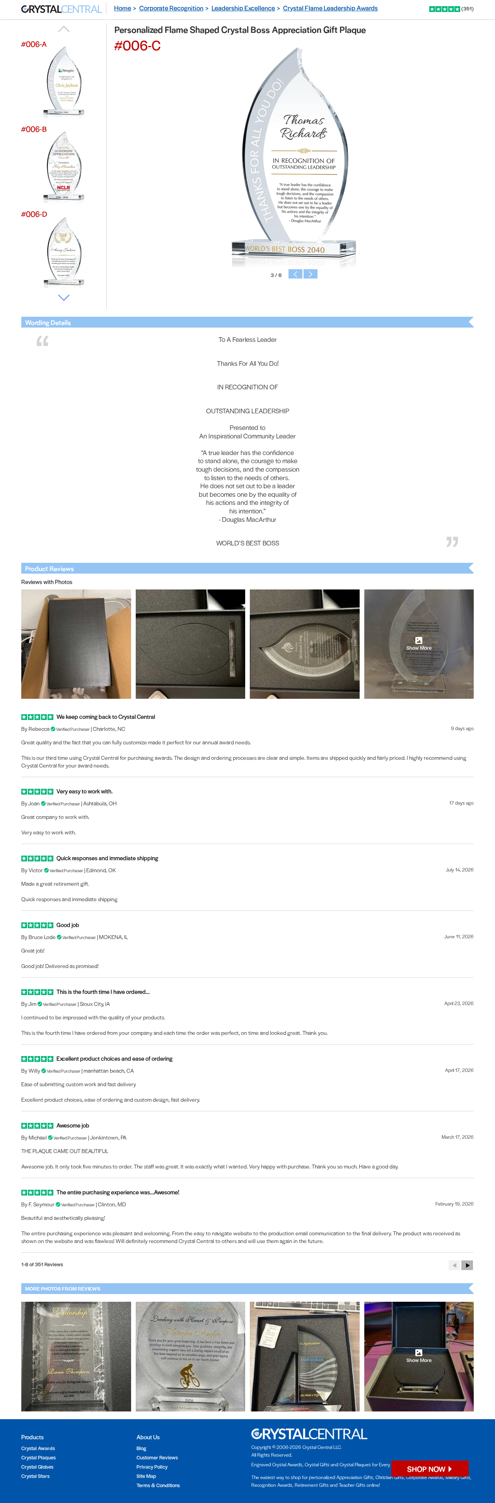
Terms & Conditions (158, 1485)
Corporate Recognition (171, 7)
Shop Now (427, 1469)
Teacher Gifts (352, 1484)
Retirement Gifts (312, 1484)
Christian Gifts (390, 1477)
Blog (141, 1448)
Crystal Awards (38, 1448)
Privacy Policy (152, 1466)
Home (122, 7)
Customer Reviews (157, 1457)
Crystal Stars (35, 1475)
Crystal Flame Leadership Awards (330, 7)
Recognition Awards (271, 1484)
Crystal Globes (37, 1466)
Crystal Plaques (38, 1457)
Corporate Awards (424, 1477)
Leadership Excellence (243, 7)
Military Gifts (458, 1477)
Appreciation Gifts (354, 1477)
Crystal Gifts (317, 1464)
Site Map (146, 1475)
